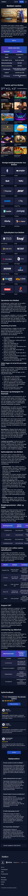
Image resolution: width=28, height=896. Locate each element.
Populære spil (3, 89)
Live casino (9, 89)
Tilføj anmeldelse (14, 704)
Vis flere (14, 752)
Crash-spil (15, 89)
